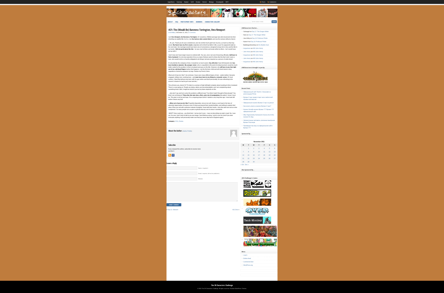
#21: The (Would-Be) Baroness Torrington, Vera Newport (196, 30)
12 (269, 152)
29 (248, 162)
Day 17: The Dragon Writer (260, 31)
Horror (204, 2)
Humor (186, 2)
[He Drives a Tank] (257, 223)
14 (243, 155)
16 (254, 155)
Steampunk (219, 2)
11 (264, 152)
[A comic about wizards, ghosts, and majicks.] (257, 205)
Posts (263, 2)
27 (275, 158)
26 (269, 158)
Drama (198, 2)
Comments (272, 2)
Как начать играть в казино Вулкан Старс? (257, 106)
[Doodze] (257, 196)
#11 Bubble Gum (263, 45)
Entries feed (247, 258)
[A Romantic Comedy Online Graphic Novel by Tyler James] (257, 214)
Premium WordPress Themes (238, 288)
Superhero (171, 2)
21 (243, 158)
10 (259, 152)
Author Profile (187, 131)
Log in (245, 255)
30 (254, 162)
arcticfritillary (171, 32)
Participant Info (187, 22)
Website (200, 178)
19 (269, 155)
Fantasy (179, 2)
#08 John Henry (258, 48)
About (170, 22)
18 (264, 155)
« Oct (242, 164)
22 (248, 158)
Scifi (192, 2)
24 (259, 158)
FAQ (176, 22)
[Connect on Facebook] (173, 155)
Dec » (247, 164)
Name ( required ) (203, 168)
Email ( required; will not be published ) (209, 173)
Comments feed (248, 262)
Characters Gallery (212, 22)
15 (248, 155)
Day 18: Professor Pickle (260, 38)
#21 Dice (235, 209)
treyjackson (247, 48)
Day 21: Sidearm (173, 209)
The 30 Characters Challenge (222, 285)
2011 (176, 121)
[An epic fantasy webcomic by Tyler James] (260, 236)
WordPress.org (248, 265)
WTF (227, 2)
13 (275, 152)
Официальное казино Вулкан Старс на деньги (258, 103)
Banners (199, 22)
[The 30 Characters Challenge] (222, 17)
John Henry (247, 51)
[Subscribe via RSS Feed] (169, 155)
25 (264, 158)
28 (243, 162)
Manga (211, 2)
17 (259, 155)
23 (254, 158)
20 (275, 155)
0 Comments (192, 32)
